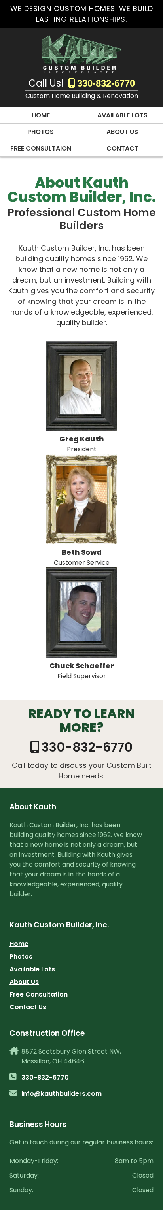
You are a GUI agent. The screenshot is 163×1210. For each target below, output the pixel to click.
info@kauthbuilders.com (61, 1093)
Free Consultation (38, 994)
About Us (122, 131)
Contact (122, 148)
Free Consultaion (40, 148)
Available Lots (122, 115)
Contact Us (27, 1007)
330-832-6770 (106, 83)
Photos (40, 131)
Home (41, 115)
